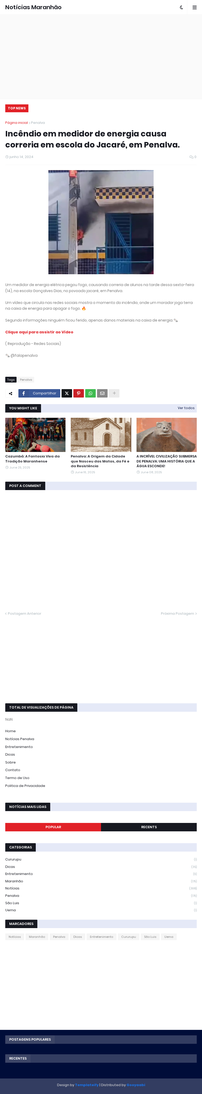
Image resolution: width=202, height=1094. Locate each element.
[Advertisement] (101, 57)
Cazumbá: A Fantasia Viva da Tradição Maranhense (32, 459)
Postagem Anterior (24, 613)
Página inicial (16, 122)
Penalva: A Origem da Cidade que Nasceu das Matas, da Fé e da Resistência (100, 461)
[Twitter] (67, 393)
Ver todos (186, 408)
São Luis (101, 902)
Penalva (38, 122)
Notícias (101, 888)
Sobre (10, 762)
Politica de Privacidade (25, 785)
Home (10, 731)
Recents (149, 827)
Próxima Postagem (177, 613)
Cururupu (101, 859)
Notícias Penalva (19, 738)
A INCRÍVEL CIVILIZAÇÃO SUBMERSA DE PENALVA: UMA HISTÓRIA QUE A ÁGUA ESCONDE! (167, 461)
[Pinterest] (78, 393)
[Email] (102, 393)
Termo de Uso (17, 777)
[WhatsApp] (90, 393)
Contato (12, 769)
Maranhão (101, 881)
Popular (53, 827)
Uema (101, 910)
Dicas (10, 754)
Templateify (87, 1084)
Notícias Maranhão (33, 7)
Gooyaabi (136, 1084)
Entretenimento (19, 746)
